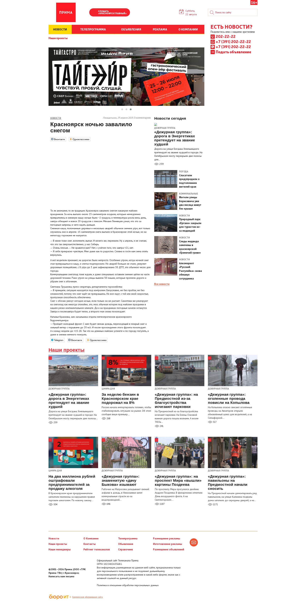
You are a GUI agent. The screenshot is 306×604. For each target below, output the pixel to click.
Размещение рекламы (166, 538)
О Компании (90, 538)
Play (93, 12)
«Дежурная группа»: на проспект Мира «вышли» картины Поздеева (178, 480)
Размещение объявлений (168, 549)
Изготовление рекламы (167, 544)
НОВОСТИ (60, 29)
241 (161, 426)
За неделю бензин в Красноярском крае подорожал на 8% (120, 398)
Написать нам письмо (61, 576)
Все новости (161, 284)
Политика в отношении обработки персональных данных (128, 585)
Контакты (89, 544)
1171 (215, 504)
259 (161, 163)
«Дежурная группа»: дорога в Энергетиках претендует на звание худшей (69, 400)
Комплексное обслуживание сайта (87, 597)
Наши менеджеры (60, 549)
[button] (122, 109)
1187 (162, 503)
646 (108, 503)
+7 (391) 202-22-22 (233, 41)
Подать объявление (233, 52)
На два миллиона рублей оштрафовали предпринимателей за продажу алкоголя (72, 482)
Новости (54, 538)
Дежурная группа (164, 128)
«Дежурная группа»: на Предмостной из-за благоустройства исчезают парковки (176, 400)
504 (55, 504)
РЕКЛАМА (160, 29)
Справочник (125, 549)
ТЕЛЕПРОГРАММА (93, 29)
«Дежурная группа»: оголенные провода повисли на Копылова (229, 398)
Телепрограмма (127, 538)
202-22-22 (226, 36)
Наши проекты (58, 38)
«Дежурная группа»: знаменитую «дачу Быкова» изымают (120, 480)
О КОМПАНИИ (188, 29)
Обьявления (125, 544)
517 (214, 421)
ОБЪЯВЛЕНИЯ (131, 29)
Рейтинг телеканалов (96, 549)
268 (108, 418)
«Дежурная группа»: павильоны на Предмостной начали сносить (227, 482)
